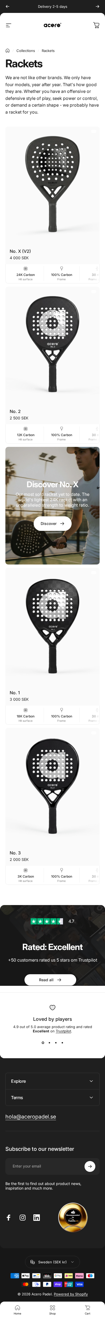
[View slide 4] (62, 1043)
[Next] (97, 6)
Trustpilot (63, 1031)
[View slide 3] (55, 1043)
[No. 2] (52, 346)
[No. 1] (52, 627)
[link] (52, 921)
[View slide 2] (49, 1043)
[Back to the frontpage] (7, 50)
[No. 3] (52, 787)
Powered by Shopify (71, 1294)
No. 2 (15, 411)
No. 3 (15, 853)
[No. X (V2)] (52, 185)
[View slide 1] (43, 1043)
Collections (25, 50)
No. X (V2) (20, 251)
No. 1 (15, 692)
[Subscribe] (90, 1166)
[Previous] (7, 6)
